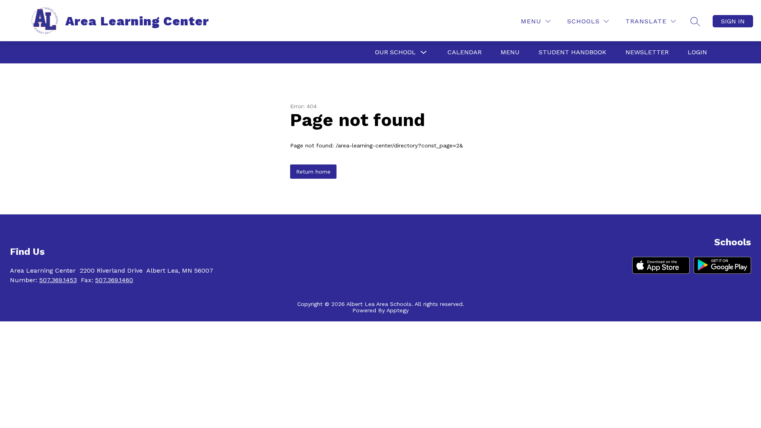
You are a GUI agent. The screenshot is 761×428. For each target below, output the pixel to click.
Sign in (733, 21)
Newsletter (647, 52)
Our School (395, 52)
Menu (510, 52)
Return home (313, 171)
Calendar (464, 52)
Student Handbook (572, 52)
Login (697, 52)
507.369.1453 (58, 280)
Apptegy (397, 310)
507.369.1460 (114, 280)
